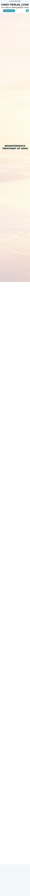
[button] (27, 10)
